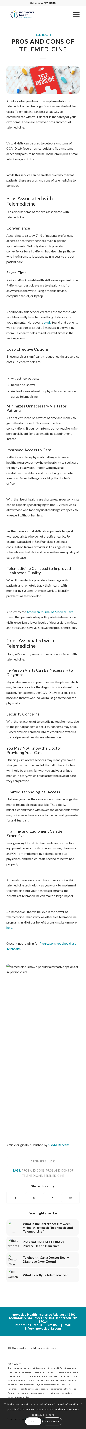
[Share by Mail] (70, 1197)
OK (33, 1421)
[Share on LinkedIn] (52, 1197)
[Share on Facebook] (16, 1197)
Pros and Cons (33, 1170)
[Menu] (74, 14)
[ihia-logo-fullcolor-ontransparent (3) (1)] (35, 14)
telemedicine (54, 1175)
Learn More (52, 1421)
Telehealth (43, 34)
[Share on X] (34, 1197)
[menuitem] (74, 14)
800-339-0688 (50, 1325)
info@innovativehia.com (43, 1328)
